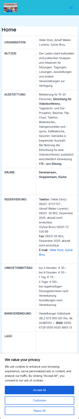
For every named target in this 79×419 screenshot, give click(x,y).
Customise (39, 400)
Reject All (39, 410)
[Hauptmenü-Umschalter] (71, 8)
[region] (39, 386)
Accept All (39, 390)
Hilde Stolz (56, 250)
